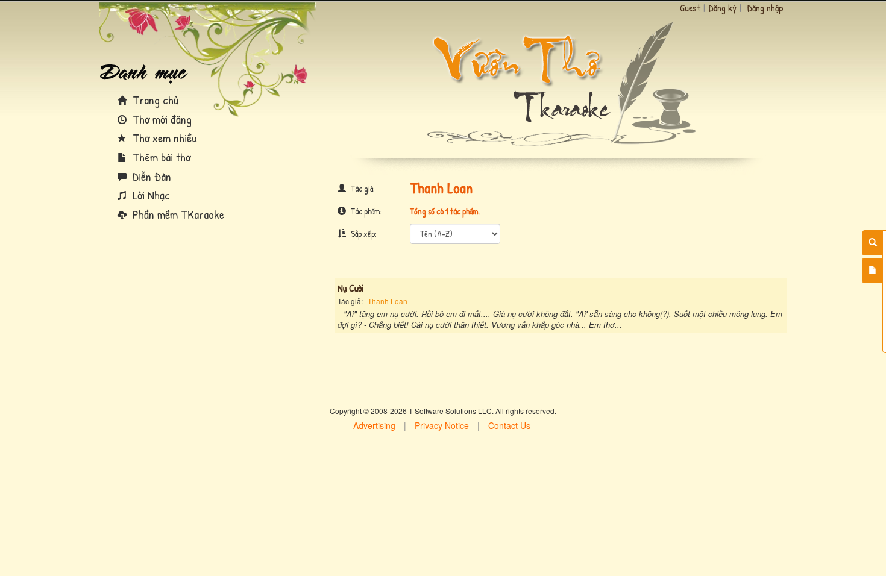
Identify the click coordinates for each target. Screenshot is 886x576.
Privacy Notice (442, 425)
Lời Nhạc (150, 195)
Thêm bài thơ (160, 157)
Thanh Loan (387, 301)
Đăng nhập (765, 7)
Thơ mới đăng (161, 119)
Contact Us (509, 425)
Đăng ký (722, 7)
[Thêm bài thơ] (872, 270)
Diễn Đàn (150, 176)
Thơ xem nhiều (163, 138)
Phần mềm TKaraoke (177, 214)
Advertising (374, 425)
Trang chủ (154, 100)
